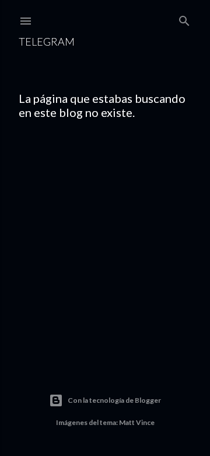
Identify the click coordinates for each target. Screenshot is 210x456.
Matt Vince (137, 422)
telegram (47, 41)
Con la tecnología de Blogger (114, 400)
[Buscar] (184, 18)
